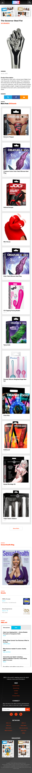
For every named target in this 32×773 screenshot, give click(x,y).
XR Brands (5, 23)
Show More (16, 528)
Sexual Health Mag (7, 545)
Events (3, 593)
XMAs (23, 733)
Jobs (16, 627)
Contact (16, 690)
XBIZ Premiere (8, 730)
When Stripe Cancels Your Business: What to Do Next (16, 641)
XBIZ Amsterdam (23, 728)
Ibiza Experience (7, 609)
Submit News (16, 685)
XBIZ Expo (23, 730)
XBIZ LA (24, 723)
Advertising (16, 688)
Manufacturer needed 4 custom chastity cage (14, 649)
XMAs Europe (6, 599)
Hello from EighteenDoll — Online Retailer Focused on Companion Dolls (15, 633)
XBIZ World (8, 728)
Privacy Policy (16, 696)
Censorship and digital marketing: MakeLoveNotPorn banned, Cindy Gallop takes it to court (15, 658)
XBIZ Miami (23, 725)
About (16, 693)
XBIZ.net (4, 622)
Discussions (6, 627)
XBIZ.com (8, 723)
